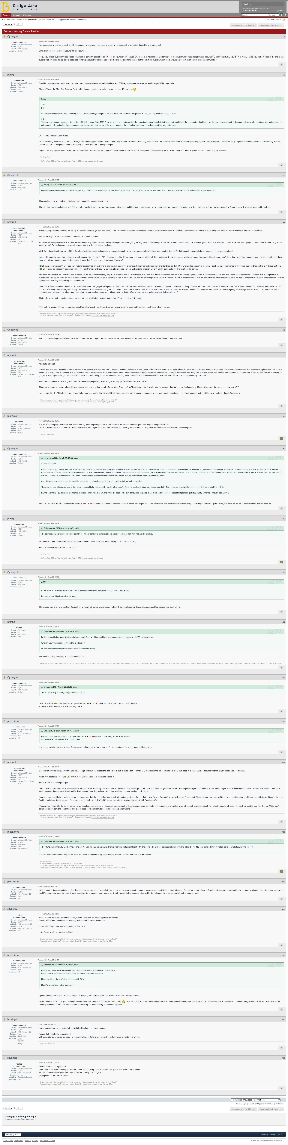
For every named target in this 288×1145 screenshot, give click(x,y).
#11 (283, 622)
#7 (284, 416)
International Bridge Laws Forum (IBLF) (41, 20)
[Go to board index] (20, 7)
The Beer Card (45, 157)
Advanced (285, 15)
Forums (6, 15)
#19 (283, 1020)
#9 (284, 519)
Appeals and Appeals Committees (73, 20)
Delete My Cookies (31, 1141)
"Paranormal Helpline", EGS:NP (103, 315)
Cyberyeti (12, 36)
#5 (284, 330)
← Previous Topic (240, 1104)
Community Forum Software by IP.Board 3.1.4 (268, 1141)
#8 (284, 449)
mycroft (11, 222)
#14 (283, 762)
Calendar (27, 15)
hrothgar (12, 1019)
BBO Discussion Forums (12, 20)
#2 (284, 75)
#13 (283, 721)
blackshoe (13, 831)
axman (11, 622)
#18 (283, 955)
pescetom (13, 721)
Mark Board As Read (47, 1141)
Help (281, 10)
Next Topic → (280, 1104)
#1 (284, 36)
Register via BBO (251, 10)
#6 (284, 355)
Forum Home (18, 1141)
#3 (284, 175)
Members (16, 15)
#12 (283, 677)
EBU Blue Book (63, 89)
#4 (284, 222)
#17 (283, 909)
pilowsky (12, 416)
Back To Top (8, 1141)
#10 (283, 572)
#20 (283, 1058)
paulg (10, 74)
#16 (283, 882)
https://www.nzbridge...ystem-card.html (56, 932)
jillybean (12, 909)
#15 (283, 832)
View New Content (273, 20)
